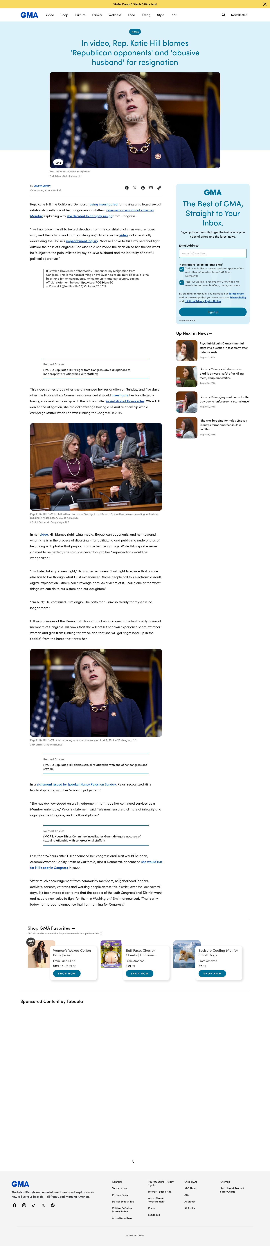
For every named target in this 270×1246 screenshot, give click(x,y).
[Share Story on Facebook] (127, 188)
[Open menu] (174, 15)
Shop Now (67, 973)
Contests (117, 1181)
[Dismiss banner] (265, 4)
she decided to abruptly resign (89, 216)
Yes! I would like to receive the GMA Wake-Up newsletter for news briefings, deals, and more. (213, 283)
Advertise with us (122, 1218)
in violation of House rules (125, 401)
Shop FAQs (190, 1181)
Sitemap (225, 1181)
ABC (187, 1195)
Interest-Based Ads (159, 1191)
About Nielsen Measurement (156, 1199)
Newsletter (239, 14)
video (123, 235)
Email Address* (189, 245)
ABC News (190, 1188)
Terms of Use (236, 293)
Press (151, 1208)
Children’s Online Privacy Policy (122, 1209)
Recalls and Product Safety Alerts (232, 1189)
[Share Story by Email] (151, 188)
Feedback (154, 1214)
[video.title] (135, 120)
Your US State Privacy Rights (161, 1183)
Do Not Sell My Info (123, 1201)
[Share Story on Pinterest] (143, 188)
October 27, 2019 (95, 286)
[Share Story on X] (135, 188)
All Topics (189, 1208)
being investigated (103, 204)
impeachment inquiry (82, 241)
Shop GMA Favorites (49, 928)
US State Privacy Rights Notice (203, 301)
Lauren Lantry (42, 185)
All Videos (189, 1201)
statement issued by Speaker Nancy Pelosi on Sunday (76, 784)
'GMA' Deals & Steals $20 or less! (135, 4)
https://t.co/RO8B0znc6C (96, 282)
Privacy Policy (238, 297)
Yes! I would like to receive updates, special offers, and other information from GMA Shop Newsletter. (214, 272)
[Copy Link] (159, 188)
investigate (120, 395)
